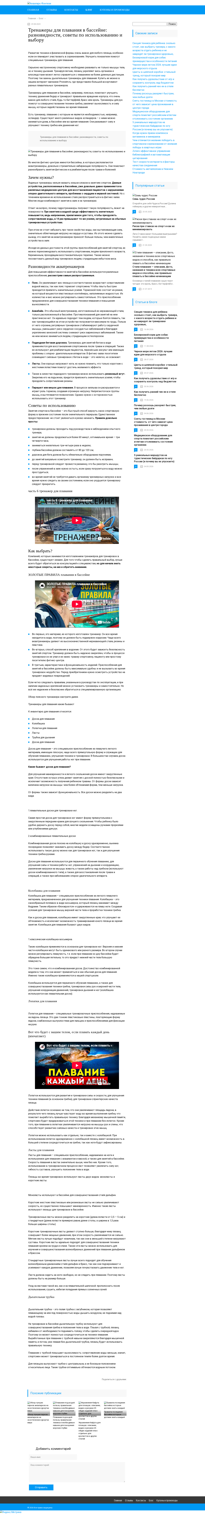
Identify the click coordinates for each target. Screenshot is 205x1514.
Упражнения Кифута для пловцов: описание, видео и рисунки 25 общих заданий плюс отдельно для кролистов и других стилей (89, 1430)
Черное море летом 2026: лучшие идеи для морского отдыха (153, 353)
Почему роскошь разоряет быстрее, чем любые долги (155, 407)
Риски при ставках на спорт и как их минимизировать (154, 228)
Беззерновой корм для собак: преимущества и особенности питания (151, 337)
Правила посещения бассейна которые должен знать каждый (114, 1414)
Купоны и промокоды (115, 10)
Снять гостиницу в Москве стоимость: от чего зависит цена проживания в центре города (155, 104)
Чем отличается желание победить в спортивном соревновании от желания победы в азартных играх (155, 144)
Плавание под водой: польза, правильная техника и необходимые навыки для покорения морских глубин (64, 1422)
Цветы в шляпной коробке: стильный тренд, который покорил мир (155, 366)
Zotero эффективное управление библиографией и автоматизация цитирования (151, 155)
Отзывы (52, 10)
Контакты (71, 10)
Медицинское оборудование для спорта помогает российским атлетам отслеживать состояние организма (154, 115)
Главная (33, 10)
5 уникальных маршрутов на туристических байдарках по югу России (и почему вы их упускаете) (153, 126)
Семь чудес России (144, 199)
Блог (89, 10)
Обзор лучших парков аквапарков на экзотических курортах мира (38, 1418)
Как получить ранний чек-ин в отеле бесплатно (155, 393)
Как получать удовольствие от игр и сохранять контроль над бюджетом (155, 380)
